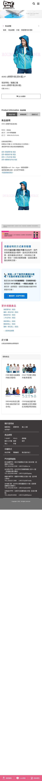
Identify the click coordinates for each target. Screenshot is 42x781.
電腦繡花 (16, 452)
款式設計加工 (26, 452)
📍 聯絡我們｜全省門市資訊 (16, 296)
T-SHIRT (7, 438)
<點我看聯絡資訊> (7, 172)
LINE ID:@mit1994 (25, 488)
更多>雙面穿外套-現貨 (9, 154)
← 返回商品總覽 (9, 330)
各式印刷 (7, 452)
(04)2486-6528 (12, 488)
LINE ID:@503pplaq (25, 473)
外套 (14, 443)
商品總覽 (8, 26)
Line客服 (22, 778)
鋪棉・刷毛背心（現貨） (11, 326)
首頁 (4, 30)
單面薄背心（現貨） (10, 321)
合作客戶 (7, 429)
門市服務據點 (10, 459)
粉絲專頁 (36, 778)
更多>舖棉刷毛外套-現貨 (9, 159)
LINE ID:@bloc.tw (24, 466)
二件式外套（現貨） (10, 318)
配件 (23, 441)
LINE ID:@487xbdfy (25, 480)
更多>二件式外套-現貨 (9, 157)
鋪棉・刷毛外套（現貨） (11, 312)
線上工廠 (25, 427)
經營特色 (16, 427)
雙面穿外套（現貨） (10, 315)
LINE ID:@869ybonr (25, 495)
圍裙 (14, 441)
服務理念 (7, 427)
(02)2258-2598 (12, 466)
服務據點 (9, 778)
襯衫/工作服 (8, 441)
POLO (15, 438)
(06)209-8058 (12, 495)
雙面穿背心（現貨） (10, 324)
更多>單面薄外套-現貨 (9, 152)
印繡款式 (8, 449)
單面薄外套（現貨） (10, 309)
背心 (6, 443)
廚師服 (24, 438)
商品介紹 (12, 114)
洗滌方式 (35, 114)
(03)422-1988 (12, 480)
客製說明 (23, 114)
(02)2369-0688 (12, 473)
